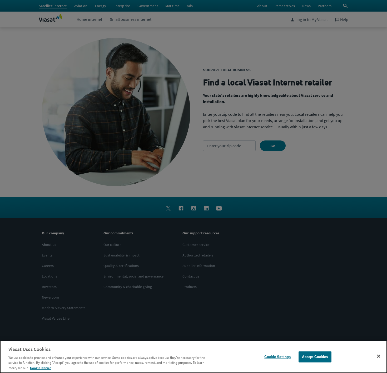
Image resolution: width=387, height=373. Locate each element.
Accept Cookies (315, 357)
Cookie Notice (40, 367)
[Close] (378, 356)
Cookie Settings (277, 357)
